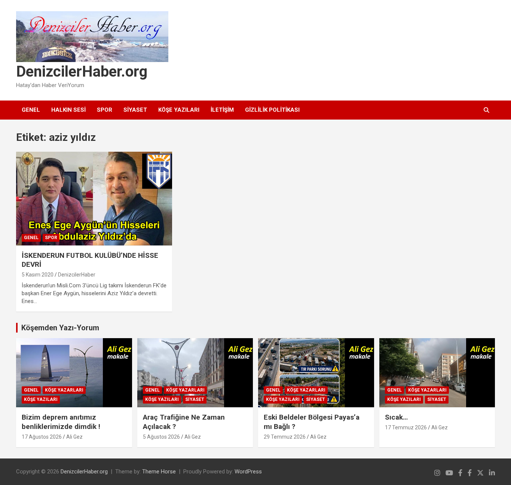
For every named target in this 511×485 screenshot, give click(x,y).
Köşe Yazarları (64, 390)
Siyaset (135, 109)
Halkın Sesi (68, 109)
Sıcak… (396, 417)
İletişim (222, 109)
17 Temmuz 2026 (406, 427)
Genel (31, 109)
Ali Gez (74, 437)
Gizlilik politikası (272, 109)
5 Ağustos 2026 (161, 437)
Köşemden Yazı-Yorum (60, 327)
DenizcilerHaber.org (81, 71)
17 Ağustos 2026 (42, 437)
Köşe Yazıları (178, 109)
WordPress (248, 471)
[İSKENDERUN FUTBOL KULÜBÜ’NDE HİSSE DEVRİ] (94, 198)
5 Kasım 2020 (37, 275)
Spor (104, 109)
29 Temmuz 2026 (285, 437)
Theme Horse (159, 471)
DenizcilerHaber (76, 275)
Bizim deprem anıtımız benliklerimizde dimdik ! (61, 422)
